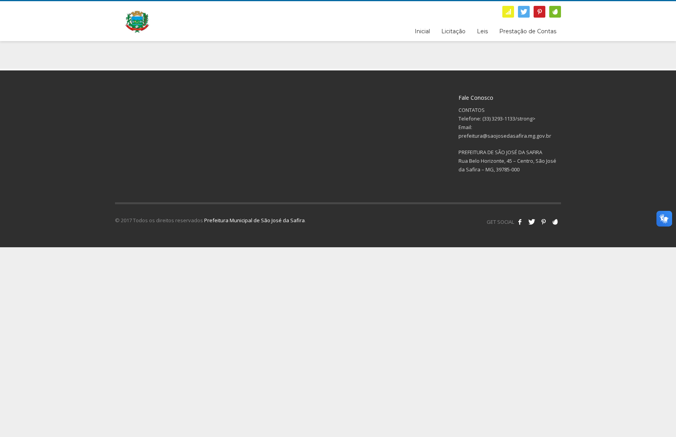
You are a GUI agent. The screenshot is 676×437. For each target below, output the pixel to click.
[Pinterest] (539, 12)
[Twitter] (524, 12)
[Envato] (555, 12)
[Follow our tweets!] (532, 222)
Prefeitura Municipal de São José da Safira (254, 220)
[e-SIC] (508, 12)
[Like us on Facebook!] (520, 222)
